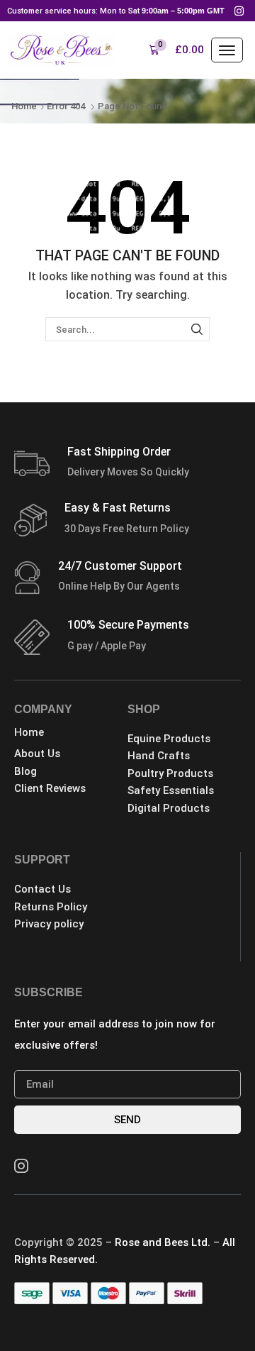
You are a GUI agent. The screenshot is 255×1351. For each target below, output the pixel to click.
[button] (176, 50)
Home (24, 106)
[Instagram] (239, 10)
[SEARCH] (197, 329)
